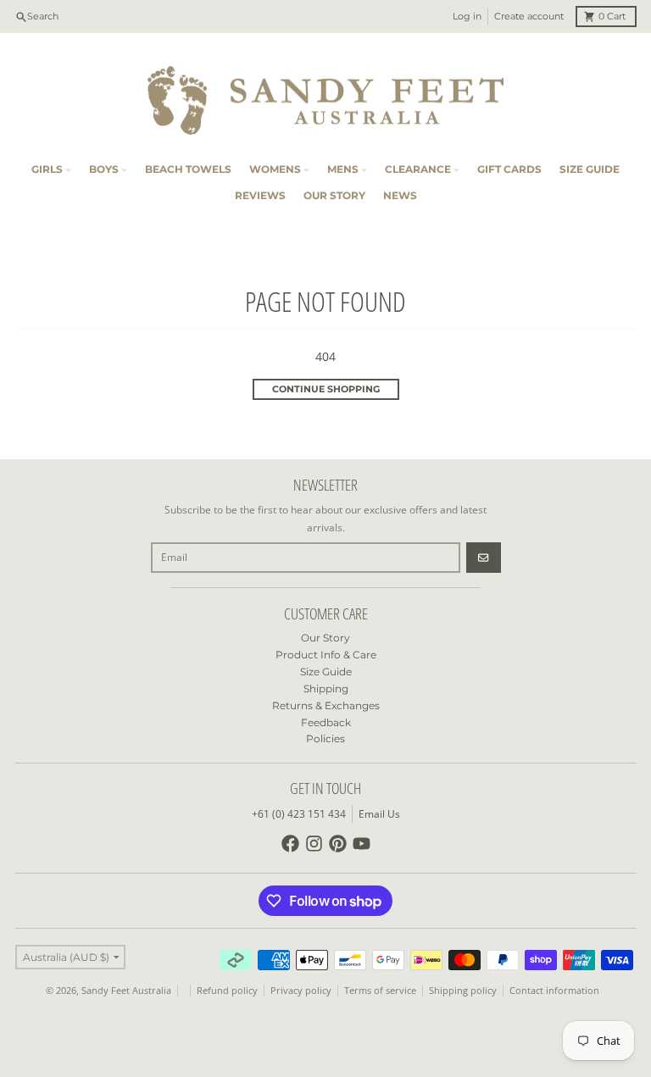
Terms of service (380, 991)
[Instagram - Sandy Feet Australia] (314, 843)
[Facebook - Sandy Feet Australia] (290, 843)
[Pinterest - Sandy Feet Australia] (338, 843)
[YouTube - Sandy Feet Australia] (361, 843)
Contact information (554, 991)
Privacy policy (300, 991)
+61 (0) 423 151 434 (299, 814)
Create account (529, 16)
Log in (467, 16)
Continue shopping (326, 389)
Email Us (379, 814)
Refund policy (227, 991)
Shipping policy (463, 991)
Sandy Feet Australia (126, 991)
